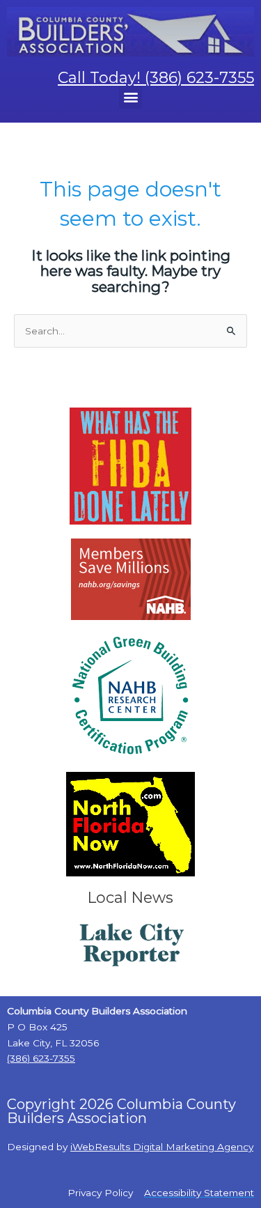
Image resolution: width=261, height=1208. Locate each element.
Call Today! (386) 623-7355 (156, 77)
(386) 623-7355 (41, 1058)
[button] (130, 97)
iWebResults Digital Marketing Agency (161, 1146)
